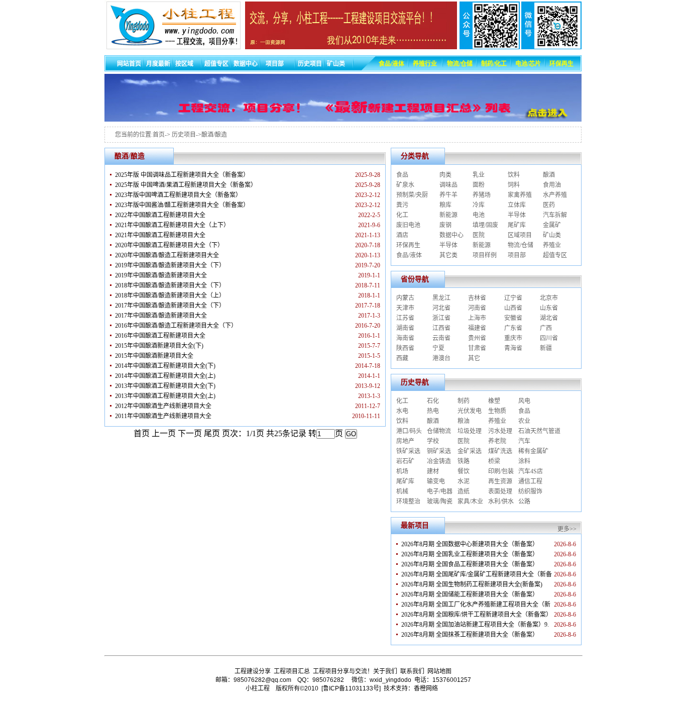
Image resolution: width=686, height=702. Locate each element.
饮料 (514, 174)
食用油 (552, 184)
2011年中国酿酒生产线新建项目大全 (163, 416)
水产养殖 (555, 194)
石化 (433, 401)
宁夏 (438, 348)
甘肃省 (477, 348)
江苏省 (405, 318)
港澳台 (441, 358)
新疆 (546, 348)
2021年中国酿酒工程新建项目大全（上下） (172, 225)
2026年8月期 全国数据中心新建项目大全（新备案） (469, 544)
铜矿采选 (439, 451)
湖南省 (405, 328)
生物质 (497, 411)
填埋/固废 (485, 225)
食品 (402, 174)
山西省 (513, 308)
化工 (402, 215)
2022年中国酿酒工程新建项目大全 (160, 215)
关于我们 (385, 671)
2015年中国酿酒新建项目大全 (154, 355)
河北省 (441, 308)
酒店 (402, 235)
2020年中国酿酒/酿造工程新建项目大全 (167, 255)
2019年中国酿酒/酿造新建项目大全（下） (170, 265)
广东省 (513, 328)
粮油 (464, 421)
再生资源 (500, 481)
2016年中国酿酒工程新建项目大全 (160, 335)
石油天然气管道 (539, 431)
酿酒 (549, 174)
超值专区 (555, 255)
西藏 (402, 358)
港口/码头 (409, 431)
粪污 (402, 205)
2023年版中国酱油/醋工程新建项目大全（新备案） (182, 205)
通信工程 (530, 481)
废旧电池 (408, 225)
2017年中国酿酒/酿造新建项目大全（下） (170, 305)
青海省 (513, 348)
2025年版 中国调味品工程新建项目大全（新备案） (182, 174)
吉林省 (477, 298)
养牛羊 (448, 194)
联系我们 (412, 671)
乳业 (479, 174)
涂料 (524, 461)
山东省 (549, 308)
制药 (464, 401)
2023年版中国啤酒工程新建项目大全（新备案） (178, 194)
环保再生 (408, 245)
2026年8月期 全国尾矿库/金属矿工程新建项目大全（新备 (476, 574)
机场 (402, 471)
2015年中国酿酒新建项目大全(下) (159, 345)
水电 (402, 411)
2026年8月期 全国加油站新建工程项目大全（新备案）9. (475, 624)
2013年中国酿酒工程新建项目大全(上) (165, 395)
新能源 (448, 215)
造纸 (464, 491)
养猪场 (482, 194)
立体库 (517, 205)
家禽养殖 (520, 194)
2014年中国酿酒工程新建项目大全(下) (165, 365)
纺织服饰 (530, 491)
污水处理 (500, 431)
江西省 (441, 328)
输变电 (436, 481)
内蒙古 (405, 298)
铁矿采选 (408, 451)
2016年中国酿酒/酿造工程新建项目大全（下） (176, 325)
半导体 (517, 215)
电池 (479, 215)
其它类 (448, 255)
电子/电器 (439, 491)
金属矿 (552, 225)
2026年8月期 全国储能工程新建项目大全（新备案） (469, 594)
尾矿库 (517, 225)
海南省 (405, 338)
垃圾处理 (470, 431)
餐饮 (464, 471)
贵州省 (477, 338)
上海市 (477, 318)
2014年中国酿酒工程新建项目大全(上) (165, 375)
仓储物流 (439, 431)
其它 (474, 358)
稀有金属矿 (533, 451)
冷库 (479, 205)
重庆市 (513, 338)
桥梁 (494, 461)
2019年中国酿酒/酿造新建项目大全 (161, 275)
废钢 (445, 225)
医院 (479, 235)
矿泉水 (405, 184)
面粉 (479, 184)
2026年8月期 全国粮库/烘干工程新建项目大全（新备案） (476, 614)
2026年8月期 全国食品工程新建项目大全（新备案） (469, 564)
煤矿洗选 (500, 451)
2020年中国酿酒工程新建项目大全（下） (169, 245)
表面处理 (500, 491)
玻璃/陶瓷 (439, 501)
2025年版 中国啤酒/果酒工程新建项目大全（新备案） (186, 184)
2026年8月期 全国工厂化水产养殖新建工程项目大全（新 (475, 604)
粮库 (445, 205)
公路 (524, 501)
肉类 (445, 174)
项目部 (517, 255)
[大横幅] (343, 119)
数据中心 (451, 235)
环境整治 (408, 501)
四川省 (549, 338)
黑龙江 (441, 298)
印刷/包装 (501, 471)
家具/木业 (470, 501)
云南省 (441, 338)
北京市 (549, 298)
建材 (433, 471)
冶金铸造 (439, 461)
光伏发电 (470, 411)
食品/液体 (409, 255)
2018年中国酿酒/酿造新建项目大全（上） (170, 295)
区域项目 (520, 235)
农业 (524, 421)
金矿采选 (470, 451)
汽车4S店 (530, 471)
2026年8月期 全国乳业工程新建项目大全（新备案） (469, 554)
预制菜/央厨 (412, 194)
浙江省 (441, 318)
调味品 (448, 184)
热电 (433, 411)
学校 (433, 441)
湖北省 (549, 318)
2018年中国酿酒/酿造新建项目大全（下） (170, 285)
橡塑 (494, 401)
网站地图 (439, 671)
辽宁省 (513, 298)
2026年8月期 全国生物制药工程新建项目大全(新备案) (471, 584)
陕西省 (405, 348)
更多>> (567, 529)
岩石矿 (405, 461)
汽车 (524, 441)
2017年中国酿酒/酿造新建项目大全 (161, 315)
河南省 (477, 308)
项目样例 (485, 255)
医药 (549, 205)
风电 (524, 401)
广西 (546, 328)
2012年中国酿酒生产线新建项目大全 (163, 406)
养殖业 (552, 245)
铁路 (464, 461)
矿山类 (552, 235)
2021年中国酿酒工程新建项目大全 (160, 235)
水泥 (464, 481)
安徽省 (513, 318)
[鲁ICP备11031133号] (351, 688)
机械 (402, 491)
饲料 (514, 184)
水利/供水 (501, 501)
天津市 (405, 308)
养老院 (497, 441)
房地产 (405, 441)
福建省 (477, 328)
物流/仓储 (520, 245)
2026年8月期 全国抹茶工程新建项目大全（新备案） (469, 634)
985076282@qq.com (262, 679)
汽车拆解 (555, 215)
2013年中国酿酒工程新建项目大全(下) (165, 385)
